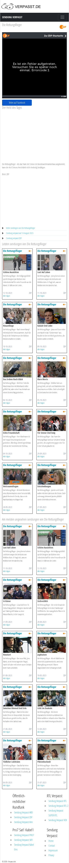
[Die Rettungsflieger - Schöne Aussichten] (17, 262)
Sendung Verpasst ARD (23, 812)
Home (50, 841)
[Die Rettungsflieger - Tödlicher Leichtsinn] (17, 751)
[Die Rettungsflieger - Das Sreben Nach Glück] (17, 369)
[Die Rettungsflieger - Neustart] (17, 644)
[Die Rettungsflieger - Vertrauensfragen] (17, 476)
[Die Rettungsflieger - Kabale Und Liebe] (51, 315)
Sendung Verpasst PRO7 (24, 835)
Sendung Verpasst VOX (57, 820)
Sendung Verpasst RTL (57, 801)
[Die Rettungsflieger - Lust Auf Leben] (51, 262)
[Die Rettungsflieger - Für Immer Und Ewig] (51, 422)
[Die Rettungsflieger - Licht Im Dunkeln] (51, 698)
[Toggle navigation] (62, 17)
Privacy (51, 855)
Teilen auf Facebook (17, 102)
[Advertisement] (34, 133)
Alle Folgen (6, 295)
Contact (51, 845)
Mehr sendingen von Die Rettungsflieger (20, 227)
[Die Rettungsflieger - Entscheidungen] (51, 476)
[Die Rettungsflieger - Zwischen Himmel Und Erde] (17, 698)
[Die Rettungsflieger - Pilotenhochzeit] (51, 751)
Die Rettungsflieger (12, 25)
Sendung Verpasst (12, 17)
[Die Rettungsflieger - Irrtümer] (17, 591)
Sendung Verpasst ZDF (23, 817)
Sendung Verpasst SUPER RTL (55, 813)
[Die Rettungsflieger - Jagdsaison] (51, 644)
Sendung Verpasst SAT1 (23, 840)
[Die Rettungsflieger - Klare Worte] (51, 369)
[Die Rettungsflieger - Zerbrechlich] (51, 591)
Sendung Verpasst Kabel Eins (24, 847)
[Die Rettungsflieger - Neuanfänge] (17, 315)
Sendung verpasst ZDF (14, 238)
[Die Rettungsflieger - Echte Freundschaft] (17, 422)
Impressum (53, 850)
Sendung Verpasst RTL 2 (58, 806)
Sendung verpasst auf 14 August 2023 (19, 233)
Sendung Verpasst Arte (23, 822)
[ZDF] (63, 26)
